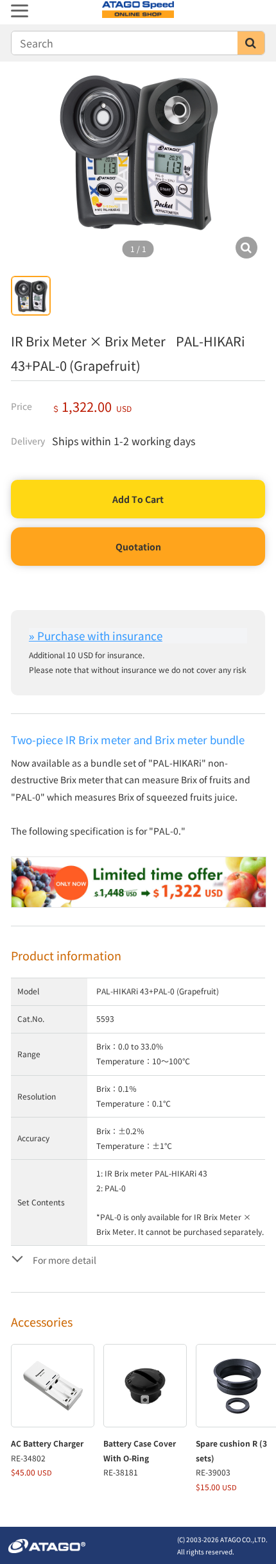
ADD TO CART (138, 499)
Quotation (138, 546)
